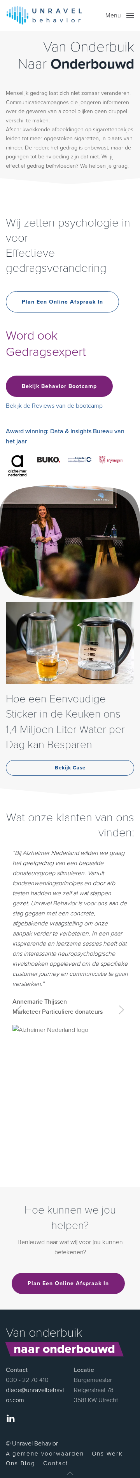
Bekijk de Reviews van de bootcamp (54, 406)
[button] (119, 15)
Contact (55, 1463)
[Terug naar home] (44, 15)
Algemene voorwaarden (45, 1453)
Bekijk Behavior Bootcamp (59, 386)
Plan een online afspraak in (62, 302)
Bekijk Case (70, 768)
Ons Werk (107, 1453)
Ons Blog (20, 1463)
